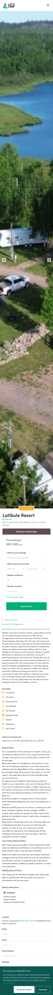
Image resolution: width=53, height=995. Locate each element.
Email (4, 940)
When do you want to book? (18, 564)
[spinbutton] (26, 580)
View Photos (26, 508)
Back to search (11, 620)
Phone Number (8, 951)
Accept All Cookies (24, 989)
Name (4, 929)
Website (8, 519)
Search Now (26, 606)
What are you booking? (16, 552)
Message (5, 962)
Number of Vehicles (15, 575)
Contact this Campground (12, 624)
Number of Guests (14, 586)
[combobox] (25, 559)
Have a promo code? (14, 597)
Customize (43, 989)
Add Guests (12, 591)
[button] (4, 260)
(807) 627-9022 (27, 920)
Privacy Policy (8, 983)
